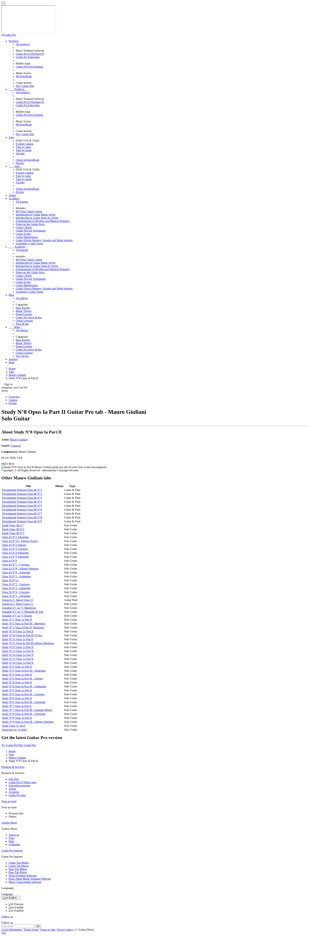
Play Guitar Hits (25, 86)
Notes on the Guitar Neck (30, 224)
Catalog (13, 399)
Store (11, 362)
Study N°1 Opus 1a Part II (17, 619)
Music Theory (24, 311)
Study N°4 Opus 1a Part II (17, 682)
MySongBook (24, 76)
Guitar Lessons (24, 320)
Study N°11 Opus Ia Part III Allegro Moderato (28, 643)
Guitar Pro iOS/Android (29, 66)
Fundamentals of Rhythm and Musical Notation (42, 221)
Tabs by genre (24, 150)
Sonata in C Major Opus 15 (17, 599)
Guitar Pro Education (28, 57)
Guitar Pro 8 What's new (22, 782)
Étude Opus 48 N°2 (13, 529)
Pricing (20, 163)
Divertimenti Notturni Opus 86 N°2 (22, 493)
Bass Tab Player (18, 872)
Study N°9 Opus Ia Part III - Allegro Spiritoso (28, 721)
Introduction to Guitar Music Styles (35, 214)
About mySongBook (27, 159)
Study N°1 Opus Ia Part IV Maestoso (23, 627)
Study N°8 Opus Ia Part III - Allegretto (24, 713)
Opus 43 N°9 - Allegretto (16, 572)
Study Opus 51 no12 (13, 725)
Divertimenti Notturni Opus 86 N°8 (22, 517)
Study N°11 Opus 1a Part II (17, 639)
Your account (8, 801)
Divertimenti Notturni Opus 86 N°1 (22, 489)
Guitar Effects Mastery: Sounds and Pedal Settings (44, 240)
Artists (12, 195)
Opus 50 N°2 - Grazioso (16, 584)
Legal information (11, 929)
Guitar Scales (23, 233)
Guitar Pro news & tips (29, 317)
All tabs (20, 153)
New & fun (22, 323)
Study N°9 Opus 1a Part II (17, 717)
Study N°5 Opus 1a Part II (17, 690)
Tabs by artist (23, 147)
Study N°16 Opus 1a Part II (17, 662)
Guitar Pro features (12, 850)
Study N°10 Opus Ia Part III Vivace (22, 635)
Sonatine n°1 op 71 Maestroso (19, 607)
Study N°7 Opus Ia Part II (16, 706)
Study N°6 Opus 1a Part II (17, 698)
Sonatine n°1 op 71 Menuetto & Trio (22, 611)
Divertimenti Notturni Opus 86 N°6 (22, 509)
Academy (14, 198)
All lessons (22, 201)
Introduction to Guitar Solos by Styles (37, 217)
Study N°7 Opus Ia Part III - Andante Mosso (27, 710)
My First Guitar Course (29, 211)
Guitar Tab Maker (19, 862)
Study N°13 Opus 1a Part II (17, 651)
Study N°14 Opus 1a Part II (17, 655)
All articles (22, 298)
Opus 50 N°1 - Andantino (16, 576)
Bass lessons (23, 307)
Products (13, 41)
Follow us (7, 916)
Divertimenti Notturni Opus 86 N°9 (22, 521)
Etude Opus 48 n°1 (13, 525)
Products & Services (12, 766)
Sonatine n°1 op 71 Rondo (17, 615)
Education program (19, 785)
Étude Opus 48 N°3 (13, 533)
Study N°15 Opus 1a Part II (17, 658)
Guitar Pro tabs (17, 795)
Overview (14, 396)
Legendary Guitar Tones (29, 243)
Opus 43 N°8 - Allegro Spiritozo (20, 568)
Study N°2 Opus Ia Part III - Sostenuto (24, 670)
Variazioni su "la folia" (15, 729)
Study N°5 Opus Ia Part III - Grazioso (23, 694)
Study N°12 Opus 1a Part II (17, 647)
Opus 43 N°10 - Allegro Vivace (20, 541)
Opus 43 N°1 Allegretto (15, 537)
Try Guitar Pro (9, 745)
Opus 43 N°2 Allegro (14, 544)
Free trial (14, 779)
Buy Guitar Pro (27, 745)
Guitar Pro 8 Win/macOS (30, 53)
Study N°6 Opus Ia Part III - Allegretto (24, 702)
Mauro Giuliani (18, 439)
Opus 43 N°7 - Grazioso (16, 564)
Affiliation (14, 844)
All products (23, 44)
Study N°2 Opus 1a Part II (17, 666)
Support (13, 359)
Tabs (11, 137)
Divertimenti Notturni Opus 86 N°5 (22, 505)
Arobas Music (9, 822)
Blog (11, 294)
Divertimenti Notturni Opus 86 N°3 (22, 497)
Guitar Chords (24, 227)
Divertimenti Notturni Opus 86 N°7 (22, 513)
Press (11, 838)
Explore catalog (24, 143)
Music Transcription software (25, 881)
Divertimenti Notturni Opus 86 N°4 (22, 501)
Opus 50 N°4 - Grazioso (16, 592)
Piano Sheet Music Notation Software (30, 878)
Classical (16, 445)
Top (3, 932)
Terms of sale (48, 929)
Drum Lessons (24, 314)
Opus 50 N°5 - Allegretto (16, 596)
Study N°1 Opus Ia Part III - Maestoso (23, 623)
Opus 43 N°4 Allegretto (15, 552)
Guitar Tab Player (19, 865)
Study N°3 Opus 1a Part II (17, 674)
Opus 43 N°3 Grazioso (15, 548)
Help (11, 841)
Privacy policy (65, 929)
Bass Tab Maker (18, 869)
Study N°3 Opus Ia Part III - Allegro (22, 678)
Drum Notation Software (23, 875)
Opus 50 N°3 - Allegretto (16, 588)
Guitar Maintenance (27, 237)
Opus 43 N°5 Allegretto (15, 556)
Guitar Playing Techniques (31, 230)
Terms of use (31, 929)
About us (14, 834)
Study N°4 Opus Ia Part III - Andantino (24, 686)
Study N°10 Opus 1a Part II (17, 631)
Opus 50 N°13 (10, 580)
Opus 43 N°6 (9, 560)
